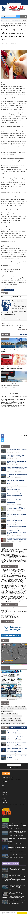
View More (24, 334)
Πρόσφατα (5, 727)
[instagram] (17, 767)
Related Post (5, 334)
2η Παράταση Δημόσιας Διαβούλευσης (10, 616)
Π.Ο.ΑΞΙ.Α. (4, 792)
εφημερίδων (15, 699)
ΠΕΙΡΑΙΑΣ (3, 720)
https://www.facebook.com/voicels (19, 311)
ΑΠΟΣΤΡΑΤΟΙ (10, 706)
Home (2, 23)
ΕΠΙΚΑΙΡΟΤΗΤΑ (22, 708)
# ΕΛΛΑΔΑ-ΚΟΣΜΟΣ (9, 289)
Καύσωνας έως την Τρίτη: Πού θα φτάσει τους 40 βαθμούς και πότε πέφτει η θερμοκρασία (12, 384)
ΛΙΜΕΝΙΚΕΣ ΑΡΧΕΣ (6, 716)
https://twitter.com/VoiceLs (10, 312)
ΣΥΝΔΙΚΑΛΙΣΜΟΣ (5, 723)
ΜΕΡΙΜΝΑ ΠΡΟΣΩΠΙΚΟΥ (7, 718)
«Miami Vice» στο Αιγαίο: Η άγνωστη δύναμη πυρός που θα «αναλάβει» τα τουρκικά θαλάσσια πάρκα (16, 532)
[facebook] (11, 1)
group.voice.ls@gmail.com (9, 314)
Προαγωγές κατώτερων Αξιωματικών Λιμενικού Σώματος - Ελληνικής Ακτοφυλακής (17, 825)
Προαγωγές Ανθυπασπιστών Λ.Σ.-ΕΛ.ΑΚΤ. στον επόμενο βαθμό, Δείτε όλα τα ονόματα (17, 902)
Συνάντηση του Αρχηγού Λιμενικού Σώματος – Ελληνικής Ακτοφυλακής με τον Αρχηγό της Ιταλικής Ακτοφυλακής (14, 559)
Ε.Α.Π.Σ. (3, 796)
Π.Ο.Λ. (3, 785)
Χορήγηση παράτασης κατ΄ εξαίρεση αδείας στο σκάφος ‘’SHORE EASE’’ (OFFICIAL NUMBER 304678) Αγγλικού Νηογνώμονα (13, 609)
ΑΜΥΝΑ (3, 706)
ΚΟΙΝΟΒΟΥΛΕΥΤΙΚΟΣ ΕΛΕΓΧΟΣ (9, 713)
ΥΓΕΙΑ (13, 723)
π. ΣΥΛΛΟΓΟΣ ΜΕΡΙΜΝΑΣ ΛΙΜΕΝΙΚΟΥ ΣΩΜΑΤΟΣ (13, 805)
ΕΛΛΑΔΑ (3, 708)
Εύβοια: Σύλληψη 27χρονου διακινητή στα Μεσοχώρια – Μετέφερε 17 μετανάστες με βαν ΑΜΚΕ (16, 482)
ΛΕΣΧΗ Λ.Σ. (4, 802)
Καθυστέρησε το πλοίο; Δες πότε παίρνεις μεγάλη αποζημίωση (12, 350)
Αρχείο (23, 727)
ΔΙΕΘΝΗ (24, 706)
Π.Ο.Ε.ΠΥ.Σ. (4, 794)
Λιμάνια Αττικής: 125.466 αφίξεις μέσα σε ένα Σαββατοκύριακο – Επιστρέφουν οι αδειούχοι (17, 840)
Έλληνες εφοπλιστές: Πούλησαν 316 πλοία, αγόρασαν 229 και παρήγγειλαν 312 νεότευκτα (17, 833)
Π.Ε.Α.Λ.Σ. (4, 788)
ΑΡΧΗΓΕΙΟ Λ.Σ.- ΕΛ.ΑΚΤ (7, 777)
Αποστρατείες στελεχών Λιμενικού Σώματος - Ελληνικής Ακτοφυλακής (17, 869)
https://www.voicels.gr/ (19, 308)
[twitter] (14, 1)
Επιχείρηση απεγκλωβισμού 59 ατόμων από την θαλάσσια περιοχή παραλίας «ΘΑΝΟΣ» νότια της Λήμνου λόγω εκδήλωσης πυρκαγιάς (14, 549)
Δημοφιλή (14, 727)
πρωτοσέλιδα (9, 699)
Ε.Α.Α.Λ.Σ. (4, 800)
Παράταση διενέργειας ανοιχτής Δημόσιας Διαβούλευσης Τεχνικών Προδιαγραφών (14, 614)
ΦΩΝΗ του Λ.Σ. (20, 723)
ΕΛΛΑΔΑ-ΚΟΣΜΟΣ (9, 23)
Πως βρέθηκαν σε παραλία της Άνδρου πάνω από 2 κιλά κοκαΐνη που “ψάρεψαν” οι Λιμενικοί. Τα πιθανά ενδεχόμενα (17, 501)
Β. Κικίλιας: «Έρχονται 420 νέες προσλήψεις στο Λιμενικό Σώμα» (14, 562)
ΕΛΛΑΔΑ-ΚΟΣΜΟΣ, (13, 43)
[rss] (16, 1)
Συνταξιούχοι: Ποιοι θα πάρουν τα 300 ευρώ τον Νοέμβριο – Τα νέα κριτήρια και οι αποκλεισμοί (12, 367)
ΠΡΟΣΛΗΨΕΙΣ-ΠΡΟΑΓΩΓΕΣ (14, 720)
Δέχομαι (22, 912)
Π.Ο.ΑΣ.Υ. (4, 790)
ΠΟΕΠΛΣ (4, 783)
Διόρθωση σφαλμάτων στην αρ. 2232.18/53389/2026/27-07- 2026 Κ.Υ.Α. (14, 612)
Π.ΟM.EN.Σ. (4, 798)
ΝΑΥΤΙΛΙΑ (16, 20)
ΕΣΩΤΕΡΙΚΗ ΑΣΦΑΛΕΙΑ (7, 711)
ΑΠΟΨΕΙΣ (17, 706)
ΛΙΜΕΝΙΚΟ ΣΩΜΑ (16, 716)
